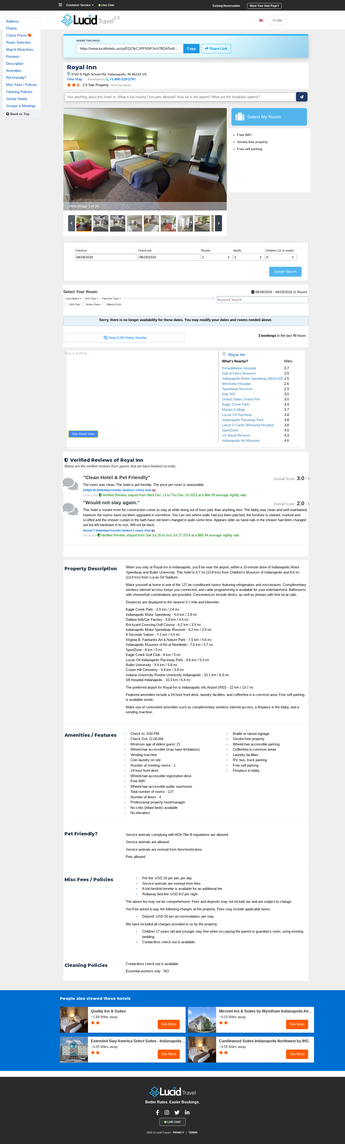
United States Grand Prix (241, 399)
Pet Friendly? (16, 78)
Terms (192, 1132)
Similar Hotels (16, 99)
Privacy (178, 1132)
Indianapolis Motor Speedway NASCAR (252, 378)
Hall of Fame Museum (239, 373)
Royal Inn (236, 354)
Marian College (233, 409)
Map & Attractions (19, 49)
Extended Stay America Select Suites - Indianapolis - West (138, 1041)
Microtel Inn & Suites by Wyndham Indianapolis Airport (266, 1011)
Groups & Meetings (21, 106)
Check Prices (17, 35)
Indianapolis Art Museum (241, 440)
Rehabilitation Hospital (239, 368)
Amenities (13, 71)
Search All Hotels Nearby (127, 338)
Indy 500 (228, 394)
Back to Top (19, 114)
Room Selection (18, 42)
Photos (11, 28)
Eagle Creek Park (235, 404)
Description (14, 64)
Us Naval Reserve (236, 435)
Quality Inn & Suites (108, 1011)
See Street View (83, 434)
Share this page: (88, 40)
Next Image (212, 159)
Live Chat (174, 1122)
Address (12, 21)
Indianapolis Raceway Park (243, 420)
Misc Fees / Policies (21, 85)
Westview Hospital (236, 384)
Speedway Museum (237, 389)
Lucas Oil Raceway (237, 415)
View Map (74, 79)
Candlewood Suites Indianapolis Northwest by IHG (264, 1041)
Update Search (285, 271)
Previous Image (78, 159)
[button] (71, 298)
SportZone (230, 430)
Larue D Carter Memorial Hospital (247, 425)
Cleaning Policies (19, 92)
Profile (277, 20)
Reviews (12, 56)
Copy (191, 48)
